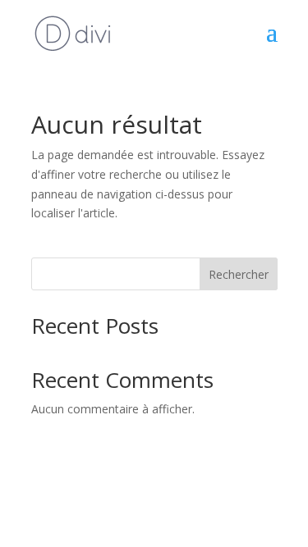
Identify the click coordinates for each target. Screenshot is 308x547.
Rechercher (239, 274)
